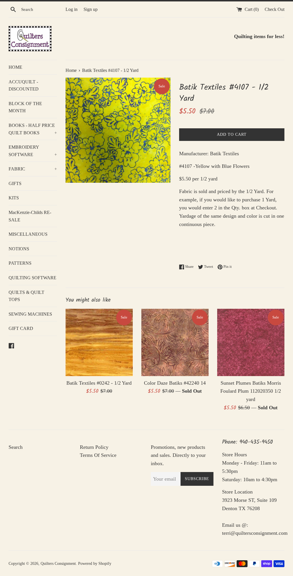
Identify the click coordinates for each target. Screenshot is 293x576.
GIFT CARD (21, 328)
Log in (72, 9)
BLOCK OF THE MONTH (25, 107)
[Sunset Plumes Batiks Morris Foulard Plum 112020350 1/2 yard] (250, 342)
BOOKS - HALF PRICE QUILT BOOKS (33, 129)
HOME (15, 67)
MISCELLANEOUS (28, 234)
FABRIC (33, 168)
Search (16, 447)
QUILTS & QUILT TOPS (26, 296)
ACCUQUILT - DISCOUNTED (24, 85)
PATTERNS (20, 263)
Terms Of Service (98, 455)
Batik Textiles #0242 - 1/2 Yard (99, 383)
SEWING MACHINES (30, 314)
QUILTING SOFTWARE (32, 277)
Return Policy (94, 447)
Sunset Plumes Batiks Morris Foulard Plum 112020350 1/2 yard (250, 391)
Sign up (91, 9)
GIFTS (15, 183)
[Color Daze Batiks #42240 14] (175, 342)
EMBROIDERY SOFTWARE (33, 151)
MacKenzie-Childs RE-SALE (30, 216)
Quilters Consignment (58, 563)
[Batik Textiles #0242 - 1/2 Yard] (99, 342)
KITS (14, 197)
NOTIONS (19, 248)
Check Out (274, 9)
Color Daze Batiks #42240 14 (175, 383)
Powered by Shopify (94, 563)
